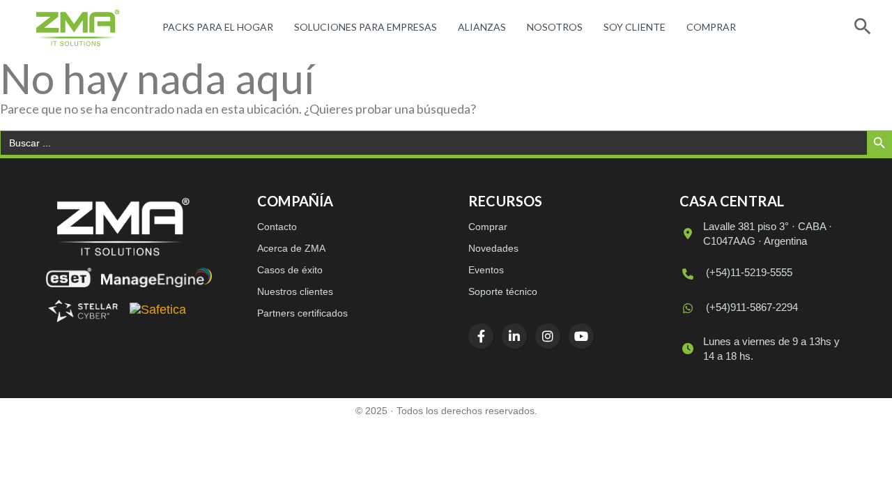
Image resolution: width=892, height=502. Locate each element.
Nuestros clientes (295, 291)
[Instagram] (547, 336)
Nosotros (555, 27)
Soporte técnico (502, 291)
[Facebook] (480, 336)
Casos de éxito (290, 269)
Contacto (277, 226)
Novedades (493, 248)
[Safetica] (158, 311)
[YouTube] (581, 336)
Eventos (486, 269)
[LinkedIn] (514, 336)
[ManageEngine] (156, 277)
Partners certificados (302, 313)
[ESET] (68, 277)
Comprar (711, 27)
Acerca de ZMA (291, 248)
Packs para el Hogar (217, 27)
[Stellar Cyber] (83, 311)
